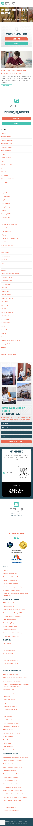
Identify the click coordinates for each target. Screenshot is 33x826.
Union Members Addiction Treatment (12, 713)
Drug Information (6, 196)
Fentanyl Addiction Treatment (10, 810)
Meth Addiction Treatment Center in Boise (14, 794)
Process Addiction (6, 280)
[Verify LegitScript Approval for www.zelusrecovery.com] (10, 547)
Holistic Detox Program (9, 699)
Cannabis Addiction (6, 164)
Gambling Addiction (7, 214)
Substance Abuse (6, 315)
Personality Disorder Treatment (11, 660)
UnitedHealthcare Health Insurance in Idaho (13, 70)
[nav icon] (31, 3)
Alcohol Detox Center (8, 689)
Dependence (4, 182)
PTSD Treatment (6, 284)
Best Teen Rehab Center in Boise (11, 577)
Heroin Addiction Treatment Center (12, 787)
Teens (3, 326)
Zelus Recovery (12, 821)
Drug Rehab (4, 199)
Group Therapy (5, 217)
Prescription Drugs (6, 277)
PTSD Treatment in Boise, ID (10, 663)
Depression (4, 185)
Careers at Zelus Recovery (10, 580)
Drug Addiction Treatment (9, 770)
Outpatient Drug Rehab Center (11, 726)
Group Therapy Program (9, 623)
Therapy (3, 333)
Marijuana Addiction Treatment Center (13, 790)
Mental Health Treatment (9, 647)
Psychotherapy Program (9, 629)
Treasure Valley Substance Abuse (10, 340)
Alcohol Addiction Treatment (10, 764)
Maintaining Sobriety (7, 245)
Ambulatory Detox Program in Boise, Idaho (14, 609)
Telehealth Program (8, 729)
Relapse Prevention (6, 294)
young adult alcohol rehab (8, 354)
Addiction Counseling (8, 606)
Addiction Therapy (6, 136)
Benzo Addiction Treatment (10, 780)
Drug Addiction (5, 192)
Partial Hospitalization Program (10, 273)
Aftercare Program (8, 746)
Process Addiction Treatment (10, 750)
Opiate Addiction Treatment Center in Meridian (15, 797)
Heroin (3, 221)
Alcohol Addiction (6, 147)
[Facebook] (15, 538)
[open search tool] (28, 3)
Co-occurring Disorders (9, 650)
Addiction (4, 133)
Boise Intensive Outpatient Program (12, 719)
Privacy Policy (18, 823)
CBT (2, 168)
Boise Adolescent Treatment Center (12, 681)
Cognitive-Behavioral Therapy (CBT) (12, 613)
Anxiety (3, 154)
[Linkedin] (18, 538)
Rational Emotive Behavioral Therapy (12, 633)
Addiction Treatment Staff (9, 573)
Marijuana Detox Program (9, 703)
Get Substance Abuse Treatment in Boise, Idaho (15, 757)
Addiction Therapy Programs (10, 602)
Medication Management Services (12, 733)
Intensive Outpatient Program (9, 238)
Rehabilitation (5, 291)
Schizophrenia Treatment (9, 667)
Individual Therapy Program (10, 626)
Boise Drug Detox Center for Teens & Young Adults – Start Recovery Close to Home (16, 685)
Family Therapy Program (9, 619)
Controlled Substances (7, 178)
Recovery (4, 287)
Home (2, 18)
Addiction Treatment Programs (11, 674)
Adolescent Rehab (6, 143)
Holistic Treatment (6, 228)
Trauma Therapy (7, 739)
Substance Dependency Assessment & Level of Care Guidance (15, 594)
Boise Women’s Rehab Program (11, 709)
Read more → (6, 85)
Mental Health (5, 252)
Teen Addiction (5, 319)
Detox (3, 189)
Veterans (3, 347)
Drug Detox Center (8, 696)
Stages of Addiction (7, 312)
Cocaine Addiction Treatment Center (12, 767)
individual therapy (6, 231)
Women (3, 351)
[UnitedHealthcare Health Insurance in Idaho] (16, 59)
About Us (5, 570)
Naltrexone (4, 259)
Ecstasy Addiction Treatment (10, 777)
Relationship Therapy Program (11, 636)
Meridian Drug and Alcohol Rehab (11, 590)
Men (2, 249)
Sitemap (25, 823)
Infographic (4, 235)
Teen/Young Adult (6, 322)
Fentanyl (3, 210)
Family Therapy (5, 207)
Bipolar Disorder (6, 157)
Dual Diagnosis (5, 203)
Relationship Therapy (7, 298)
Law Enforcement (6, 242)
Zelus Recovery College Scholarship (12, 587)
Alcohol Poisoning (6, 150)
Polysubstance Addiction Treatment (12, 784)
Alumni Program (7, 743)
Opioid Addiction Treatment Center (12, 800)
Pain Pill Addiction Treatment (10, 804)
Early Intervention (7, 716)
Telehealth (4, 330)
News (2, 263)
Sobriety (3, 308)
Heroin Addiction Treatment (9, 224)
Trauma (3, 337)
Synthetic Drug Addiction (9, 807)
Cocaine (3, 171)
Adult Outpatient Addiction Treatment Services (15, 677)
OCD (2, 266)
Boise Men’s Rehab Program (10, 706)
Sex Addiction (5, 301)
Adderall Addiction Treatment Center (12, 760)
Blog (19, 73)
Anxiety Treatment (8, 653)
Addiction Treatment (7, 140)
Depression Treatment (9, 657)
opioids (3, 270)
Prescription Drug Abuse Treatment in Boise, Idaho (16, 774)
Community (4, 175)
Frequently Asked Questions (10, 583)
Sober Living (4, 305)
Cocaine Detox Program (9, 693)
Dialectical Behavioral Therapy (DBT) (12, 616)
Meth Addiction (5, 256)
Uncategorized (5, 344)
